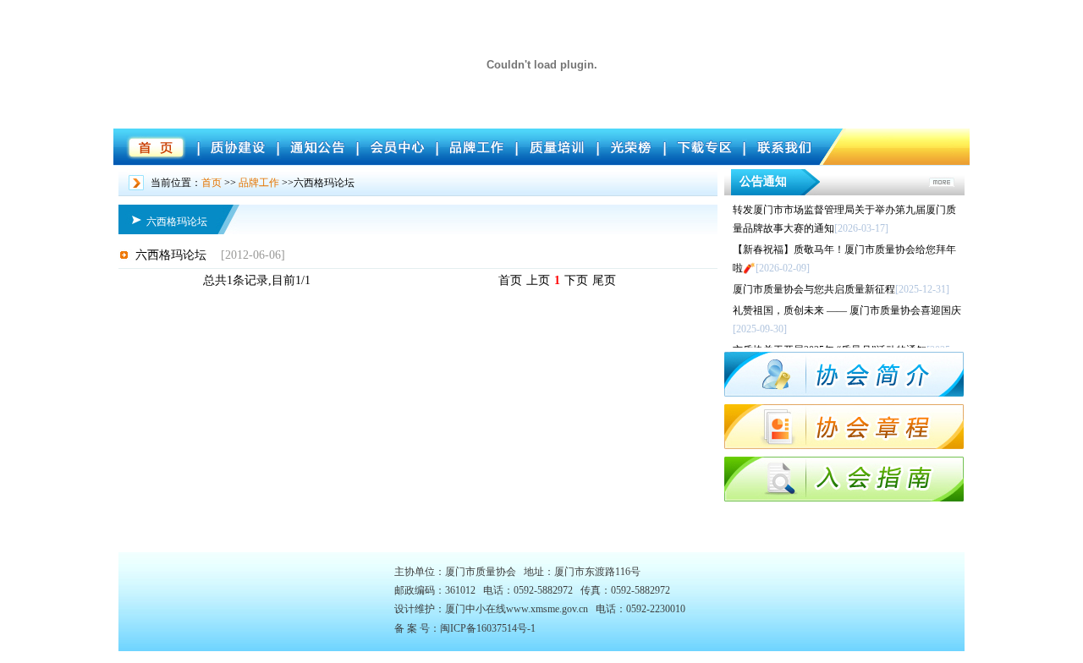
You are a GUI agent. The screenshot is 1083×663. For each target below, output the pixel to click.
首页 (211, 183)
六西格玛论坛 (170, 255)
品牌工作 (259, 183)
